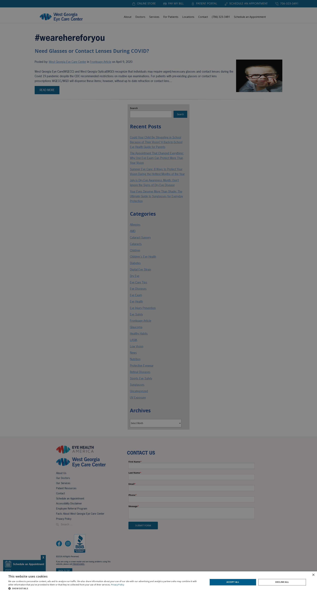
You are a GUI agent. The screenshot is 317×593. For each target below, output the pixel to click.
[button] (105, 588)
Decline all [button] (282, 582)
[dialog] (158, 582)
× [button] (313, 575)
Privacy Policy (117, 584)
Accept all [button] (233, 582)
